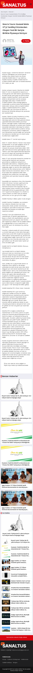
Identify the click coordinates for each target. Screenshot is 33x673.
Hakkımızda (24, 659)
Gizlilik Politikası (7, 662)
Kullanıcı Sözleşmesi (14, 659)
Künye (4, 659)
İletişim (15, 662)
